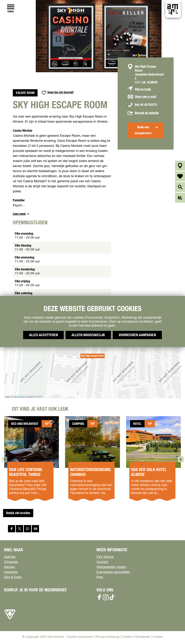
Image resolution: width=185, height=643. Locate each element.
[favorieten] (180, 176)
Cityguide (11, 562)
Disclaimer (142, 636)
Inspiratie (11, 572)
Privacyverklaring (107, 636)
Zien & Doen (13, 577)
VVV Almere (105, 557)
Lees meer (19, 214)
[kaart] (180, 166)
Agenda (9, 557)
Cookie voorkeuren (80, 636)
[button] (92, 358)
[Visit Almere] (10, 619)
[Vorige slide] (4, 459)
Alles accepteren (43, 335)
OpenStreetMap (19, 397)
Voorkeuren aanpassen (137, 335)
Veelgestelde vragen (111, 567)
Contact (102, 562)
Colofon (127, 636)
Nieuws (9, 567)
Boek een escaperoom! (143, 130)
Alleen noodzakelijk (88, 335)
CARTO (39, 397)
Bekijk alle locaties (18, 513)
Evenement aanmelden (113, 572)
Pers (99, 577)
